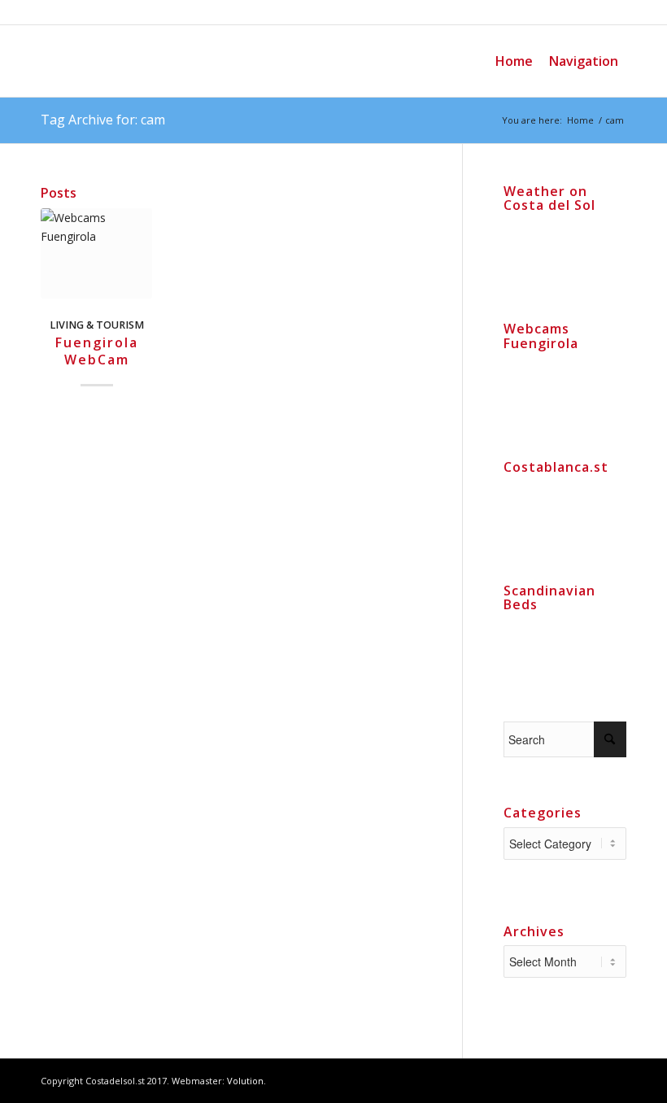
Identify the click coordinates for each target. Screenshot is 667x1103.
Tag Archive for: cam (103, 120)
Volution (245, 1081)
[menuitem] (514, 61)
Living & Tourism (97, 325)
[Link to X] (614, 1079)
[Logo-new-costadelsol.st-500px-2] (163, 61)
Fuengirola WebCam (96, 351)
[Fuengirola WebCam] (96, 253)
